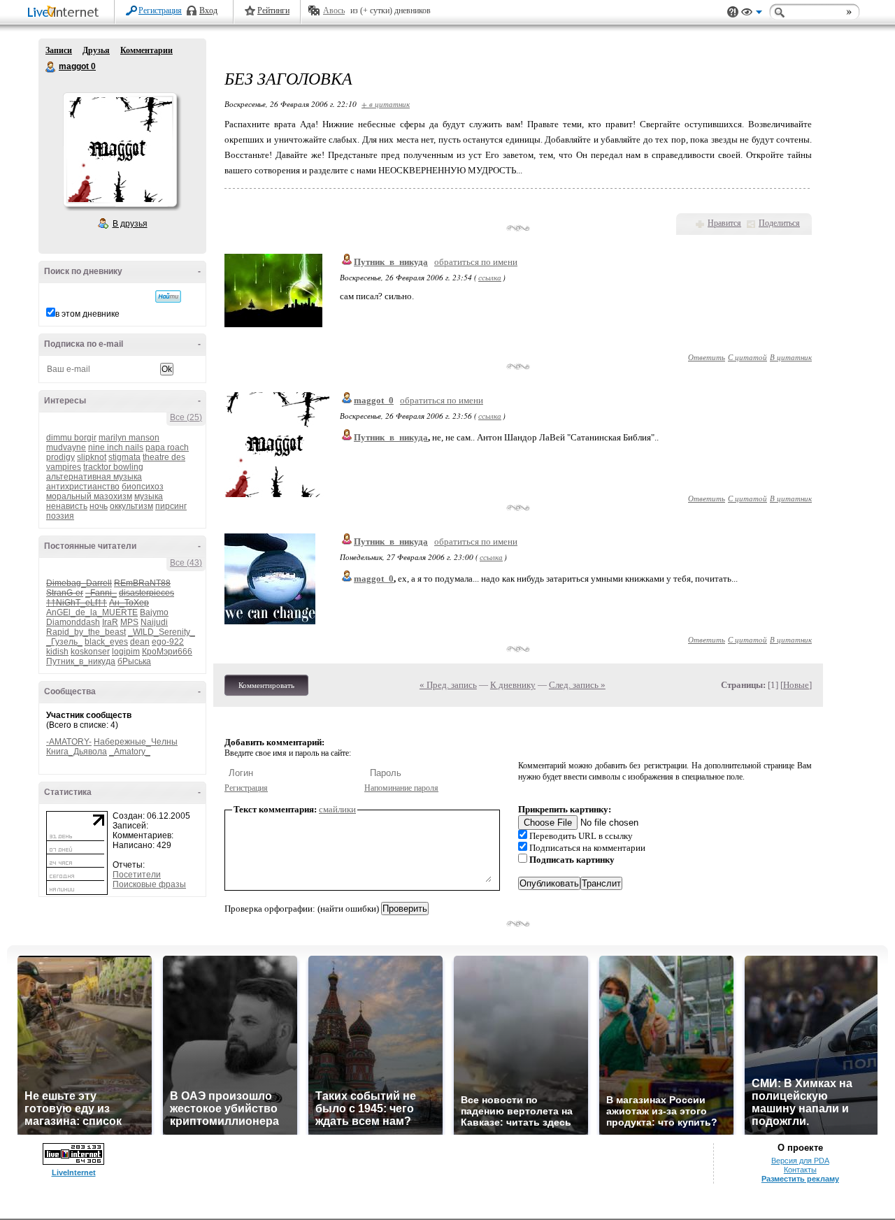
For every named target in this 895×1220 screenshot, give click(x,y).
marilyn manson (129, 438)
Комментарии (146, 50)
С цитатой (747, 357)
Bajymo (154, 612)
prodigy (60, 457)
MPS (129, 622)
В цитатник (791, 357)
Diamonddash (73, 622)
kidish (57, 651)
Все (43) (186, 563)
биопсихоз (143, 486)
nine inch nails (115, 447)
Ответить (706, 357)
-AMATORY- (69, 742)
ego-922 (168, 642)
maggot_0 (374, 400)
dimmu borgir (71, 438)
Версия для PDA (800, 1160)
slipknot (91, 457)
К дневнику (513, 685)
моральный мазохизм (89, 496)
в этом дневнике (87, 314)
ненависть (66, 506)
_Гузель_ (64, 642)
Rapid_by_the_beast (86, 632)
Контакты (800, 1169)
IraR (110, 622)
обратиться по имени (475, 262)
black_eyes (106, 642)
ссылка (489, 277)
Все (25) (186, 417)
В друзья (130, 224)
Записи (58, 50)
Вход (208, 10)
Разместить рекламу (800, 1179)
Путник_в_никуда (80, 661)
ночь (99, 506)
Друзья (96, 50)
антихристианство (83, 486)
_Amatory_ (129, 751)
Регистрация (160, 10)
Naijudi (154, 622)
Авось (334, 10)
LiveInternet (65, 13)
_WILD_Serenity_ (161, 632)
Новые (796, 685)
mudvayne (66, 447)
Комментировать (266, 685)
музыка (148, 496)
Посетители (137, 875)
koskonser (90, 651)
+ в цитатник (385, 104)
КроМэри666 (167, 651)
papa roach (167, 447)
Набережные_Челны (136, 742)
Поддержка (732, 12)
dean (140, 642)
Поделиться (779, 223)
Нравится (724, 223)
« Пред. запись (448, 685)
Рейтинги (273, 10)
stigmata (124, 457)
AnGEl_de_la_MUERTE (92, 612)
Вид (751, 14)
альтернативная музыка (94, 477)
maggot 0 (51, 67)
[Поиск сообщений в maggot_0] (168, 296)
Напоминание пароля (401, 788)
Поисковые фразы (149, 884)
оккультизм (131, 506)
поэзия (60, 516)
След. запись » (577, 685)
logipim (126, 651)
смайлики (337, 809)
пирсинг (171, 506)
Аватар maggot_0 (119, 149)
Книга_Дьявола (76, 751)
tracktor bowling (113, 467)
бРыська (134, 661)
